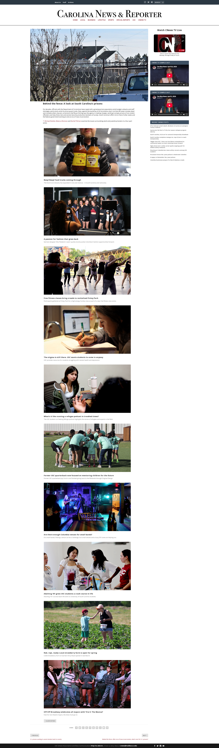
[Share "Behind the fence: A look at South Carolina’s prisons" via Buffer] (97, 727)
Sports (111, 20)
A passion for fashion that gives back (61, 239)
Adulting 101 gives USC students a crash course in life (68, 594)
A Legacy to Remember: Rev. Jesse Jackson (162, 157)
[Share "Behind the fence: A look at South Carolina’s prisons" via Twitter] (80, 727)
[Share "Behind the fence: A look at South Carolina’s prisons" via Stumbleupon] (100, 727)
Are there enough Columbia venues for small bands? (68, 534)
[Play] (152, 85)
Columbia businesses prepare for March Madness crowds (167, 160)
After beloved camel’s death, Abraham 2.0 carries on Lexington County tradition (169, 126)
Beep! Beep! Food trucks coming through (62, 180)
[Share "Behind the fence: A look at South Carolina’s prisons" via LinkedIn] (93, 727)
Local (82, 20)
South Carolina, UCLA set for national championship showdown (169, 134)
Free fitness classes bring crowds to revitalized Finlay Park (71, 298)
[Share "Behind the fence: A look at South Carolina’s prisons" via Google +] (83, 727)
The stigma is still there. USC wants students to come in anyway (73, 357)
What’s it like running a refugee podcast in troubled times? (71, 416)
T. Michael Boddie (49, 121)
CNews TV (142, 20)
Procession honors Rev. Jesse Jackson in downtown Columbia (168, 154)
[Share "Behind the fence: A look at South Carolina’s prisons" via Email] (103, 727)
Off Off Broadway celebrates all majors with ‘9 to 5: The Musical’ (73, 712)
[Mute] (184, 85)
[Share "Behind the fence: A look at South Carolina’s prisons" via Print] (107, 727)
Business (91, 20)
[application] (169, 75)
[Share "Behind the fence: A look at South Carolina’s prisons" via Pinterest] (90, 727)
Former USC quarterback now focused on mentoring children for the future (79, 475)
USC (134, 20)
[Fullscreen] (187, 85)
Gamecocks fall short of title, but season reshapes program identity (168, 131)
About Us (58, 2)
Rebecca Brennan (61, 121)
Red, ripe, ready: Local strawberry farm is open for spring (70, 653)
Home (75, 20)
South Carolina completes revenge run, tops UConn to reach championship (168, 138)
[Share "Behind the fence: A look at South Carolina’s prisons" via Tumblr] (86, 727)
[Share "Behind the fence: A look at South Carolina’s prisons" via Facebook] (76, 727)
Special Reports (123, 20)
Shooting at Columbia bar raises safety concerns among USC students (168, 151)
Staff (64, 2)
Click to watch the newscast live (169, 53)
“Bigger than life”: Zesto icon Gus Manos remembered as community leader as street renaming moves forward (167, 142)
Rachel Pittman (76, 121)
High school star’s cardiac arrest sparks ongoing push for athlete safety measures (167, 146)
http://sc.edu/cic (97, 746)
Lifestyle (102, 20)
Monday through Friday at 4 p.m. (169, 55)
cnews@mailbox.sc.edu (128, 746)
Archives (71, 2)
